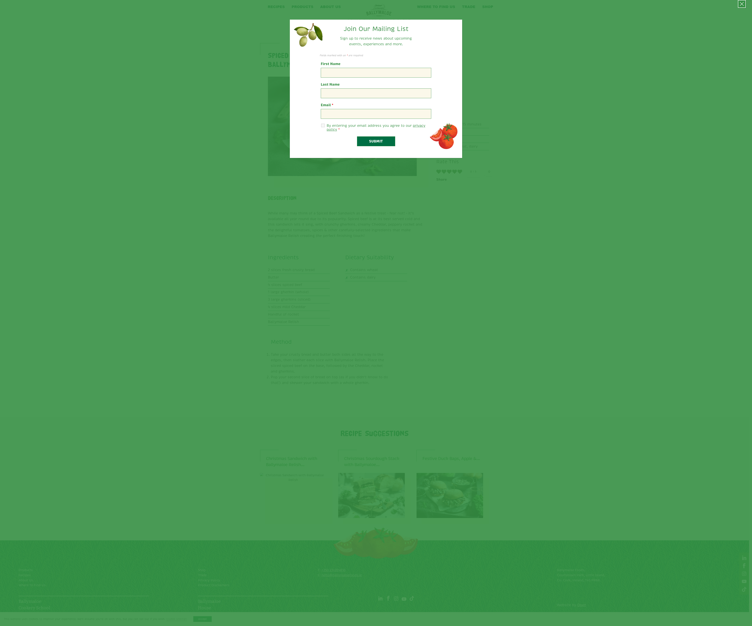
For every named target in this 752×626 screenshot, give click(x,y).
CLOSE (742, 4)
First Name (330, 64)
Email (327, 105)
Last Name (330, 84)
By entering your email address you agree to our (376, 128)
